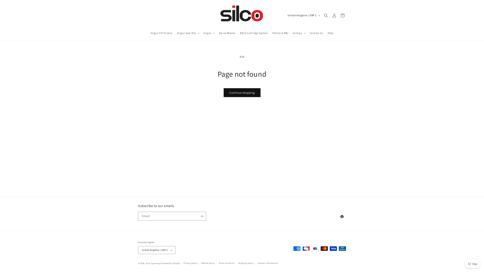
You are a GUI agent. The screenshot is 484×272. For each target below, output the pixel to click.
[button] (188, 33)
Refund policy (208, 263)
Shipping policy (246, 263)
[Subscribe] (202, 216)
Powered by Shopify (170, 263)
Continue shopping (242, 92)
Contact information (268, 263)
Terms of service (226, 263)
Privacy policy (191, 263)
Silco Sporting (153, 263)
